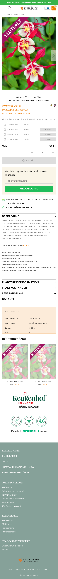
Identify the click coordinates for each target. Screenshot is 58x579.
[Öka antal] (53, 152)
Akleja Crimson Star (15, 381)
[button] (53, 55)
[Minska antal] (32, 152)
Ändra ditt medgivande (29, 575)
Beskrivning (10, 216)
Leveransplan (12, 293)
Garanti (8, 299)
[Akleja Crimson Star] (15, 361)
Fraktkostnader (14, 287)
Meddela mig (29, 188)
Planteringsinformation (20, 282)
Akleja (26, 245)
